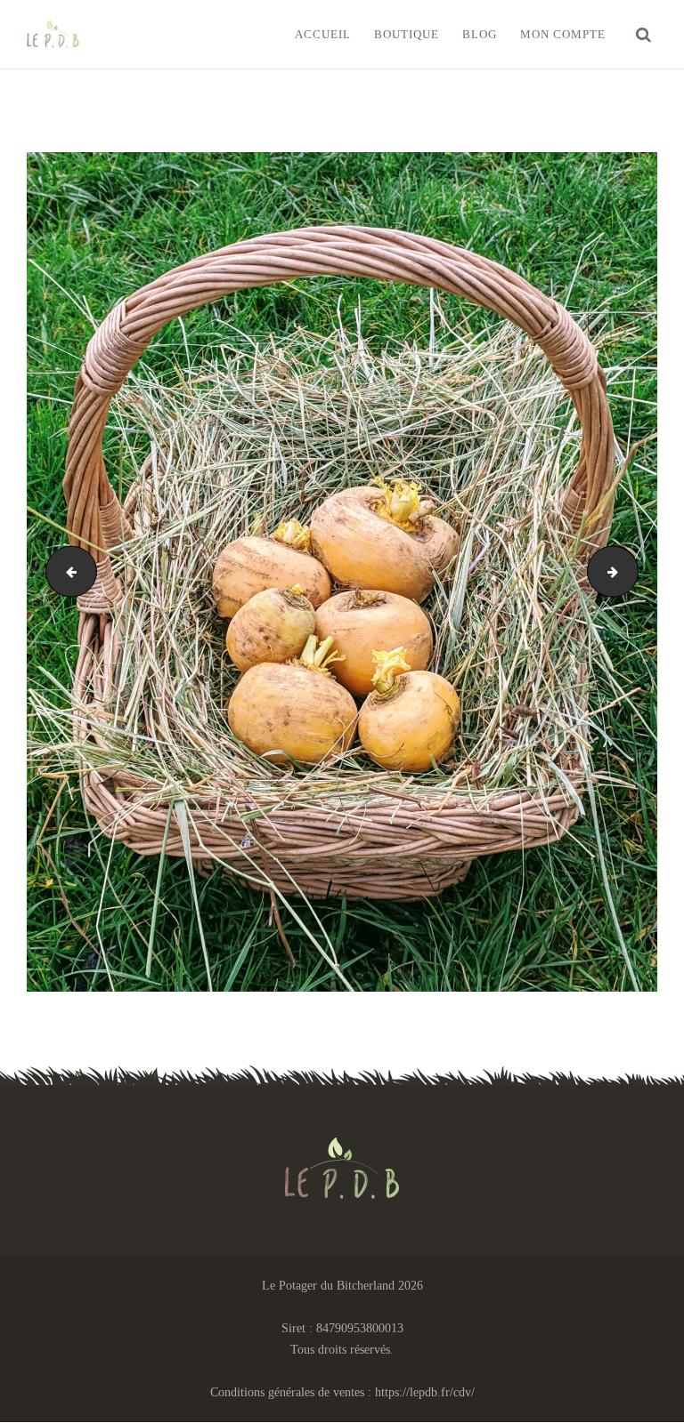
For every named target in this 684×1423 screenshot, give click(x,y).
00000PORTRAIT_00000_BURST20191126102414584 (632, 571)
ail (65, 571)
